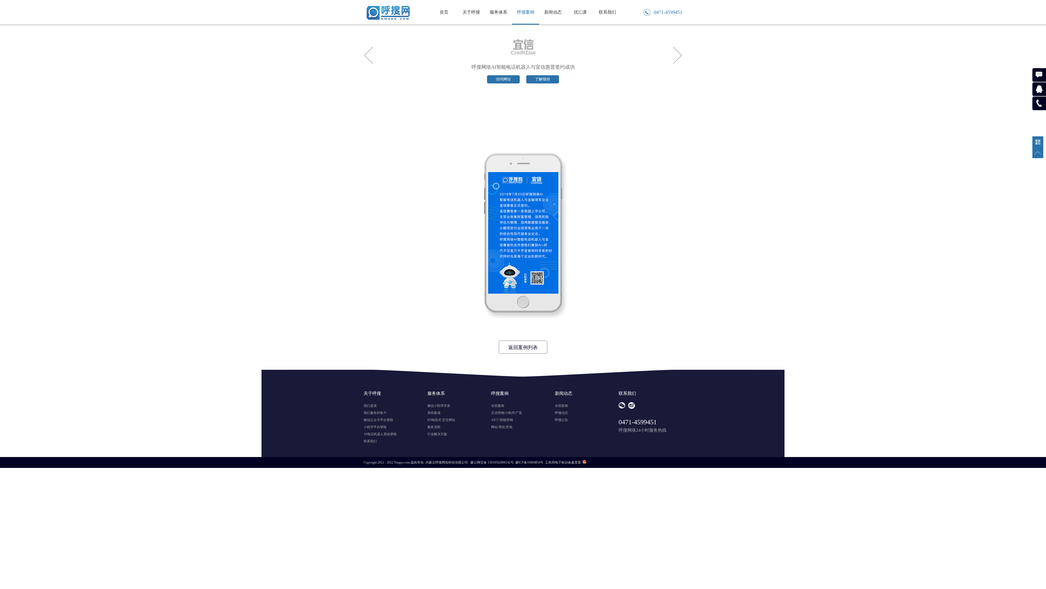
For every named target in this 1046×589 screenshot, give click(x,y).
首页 (444, 12)
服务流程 (433, 427)
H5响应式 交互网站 (441, 420)
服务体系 (498, 12)
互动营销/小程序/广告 (506, 413)
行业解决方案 (437, 434)
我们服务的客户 (375, 413)
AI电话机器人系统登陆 (380, 434)
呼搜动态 (561, 413)
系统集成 (433, 413)
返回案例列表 (523, 347)
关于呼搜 (471, 12)
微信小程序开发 (438, 406)
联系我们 (607, 12)
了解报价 (542, 79)
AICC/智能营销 (502, 420)
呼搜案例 (525, 12)
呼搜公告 (561, 420)
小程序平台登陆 (375, 427)
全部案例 (497, 406)
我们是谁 (370, 406)
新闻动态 (553, 12)
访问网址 (503, 79)
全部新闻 (561, 406)
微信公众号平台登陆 (378, 420)
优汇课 (580, 12)
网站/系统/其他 (501, 427)
